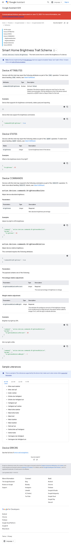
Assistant (20, 2)
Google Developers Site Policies (52, 467)
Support (4, 487)
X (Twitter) (28, 493)
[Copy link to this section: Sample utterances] (23, 367)
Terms (4, 536)
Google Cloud (52, 496)
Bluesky (27, 484)
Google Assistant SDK (11, 8)
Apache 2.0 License (27, 467)
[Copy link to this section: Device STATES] (19, 134)
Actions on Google (7, 484)
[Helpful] (64, 23)
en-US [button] (13, 382)
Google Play (51, 499)
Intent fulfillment (29, 77)
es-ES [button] (20, 382)
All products (5, 529)
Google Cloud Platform (8, 523)
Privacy (10, 536)
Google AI (5, 526)
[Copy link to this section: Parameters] (12, 200)
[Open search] (48, 2)
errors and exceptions (21, 453)
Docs (28, 23)
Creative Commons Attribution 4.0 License (52, 465)
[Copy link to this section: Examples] (10, 99)
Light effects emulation (18, 62)
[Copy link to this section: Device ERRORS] (20, 448)
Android (50, 481)
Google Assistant (19, 23)
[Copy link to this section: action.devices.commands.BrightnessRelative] (46, 244)
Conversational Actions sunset (13, 17)
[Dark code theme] (64, 106)
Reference (7, 25)
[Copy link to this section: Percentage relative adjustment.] (25, 278)
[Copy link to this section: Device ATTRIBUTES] (24, 71)
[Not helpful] (67, 23)
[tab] (6, 381)
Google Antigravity (53, 493)
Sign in (67, 2)
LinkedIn (27, 490)
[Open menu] (3, 2)
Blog (26, 481)
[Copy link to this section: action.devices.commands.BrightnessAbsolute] (46, 191)
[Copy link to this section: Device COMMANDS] (25, 178)
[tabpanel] (35, 413)
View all (50, 502)
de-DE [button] (6, 382)
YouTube (27, 496)
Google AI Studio (53, 490)
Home (3, 23)
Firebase (50, 487)
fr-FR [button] (27, 382)
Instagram (28, 487)
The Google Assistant (8, 481)
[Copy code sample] (67, 106)
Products (10, 23)
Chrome (50, 484)
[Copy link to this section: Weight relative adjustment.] (22, 296)
